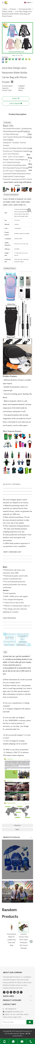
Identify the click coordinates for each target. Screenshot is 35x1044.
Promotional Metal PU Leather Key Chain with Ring (11, 939)
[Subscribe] (29, 1022)
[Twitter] (11, 992)
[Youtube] (14, 992)
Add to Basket (14, 103)
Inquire (14, 98)
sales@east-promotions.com (14, 1011)
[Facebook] (4, 992)
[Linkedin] (7, 992)
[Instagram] (18, 992)
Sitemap (22, 1033)
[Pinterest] (21, 992)
